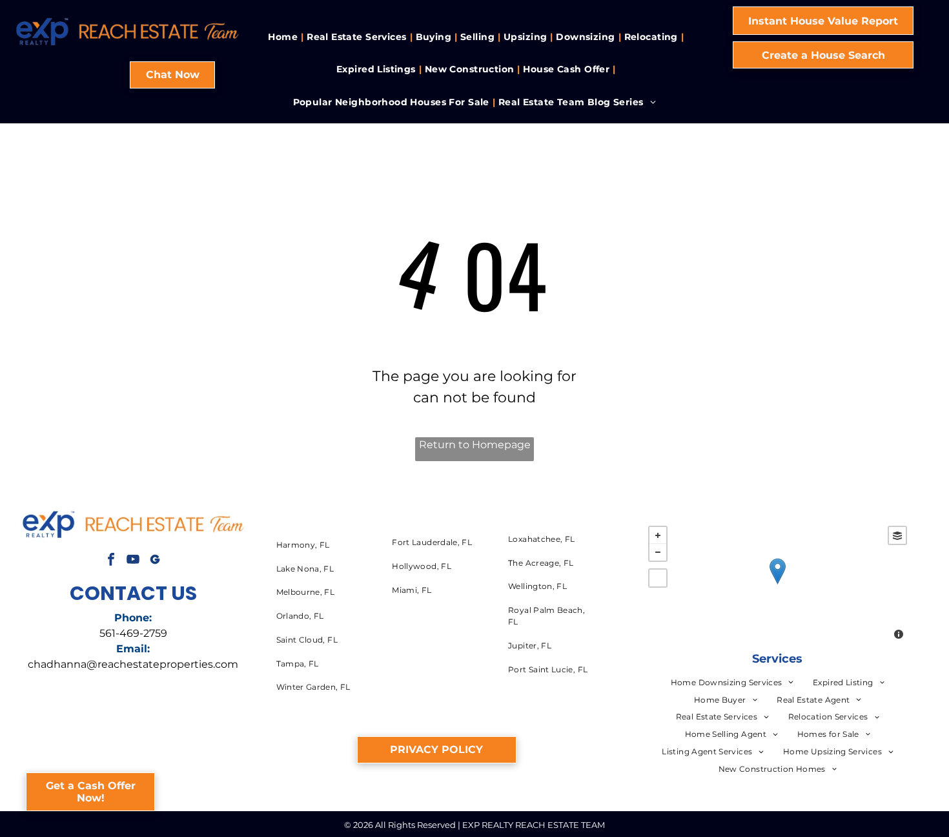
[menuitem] (284, 37)
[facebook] (111, 561)
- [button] (657, 552)
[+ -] (777, 584)
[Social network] (155, 561)
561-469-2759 (133, 633)
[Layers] (897, 535)
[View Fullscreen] (657, 578)
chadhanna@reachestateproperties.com (133, 664)
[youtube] (133, 561)
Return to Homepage (475, 445)
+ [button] (657, 535)
